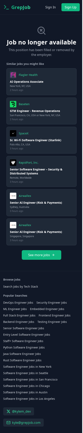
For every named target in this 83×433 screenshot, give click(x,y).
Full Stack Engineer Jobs (19, 315)
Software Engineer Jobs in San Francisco (30, 379)
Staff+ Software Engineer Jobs (23, 341)
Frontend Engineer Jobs (55, 315)
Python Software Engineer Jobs (24, 347)
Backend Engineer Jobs (18, 322)
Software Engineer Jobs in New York (27, 367)
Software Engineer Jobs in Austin (25, 392)
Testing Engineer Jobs (52, 322)
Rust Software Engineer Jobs (22, 360)
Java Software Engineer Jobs (22, 354)
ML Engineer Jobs (15, 309)
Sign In (50, 7)
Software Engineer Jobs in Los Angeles (29, 399)
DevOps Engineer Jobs (18, 302)
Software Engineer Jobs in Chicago (26, 386)
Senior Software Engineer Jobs (23, 328)
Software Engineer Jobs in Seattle (25, 373)
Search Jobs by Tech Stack (20, 286)
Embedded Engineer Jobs (47, 309)
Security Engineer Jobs (51, 302)
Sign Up (71, 7)
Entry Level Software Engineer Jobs (26, 334)
